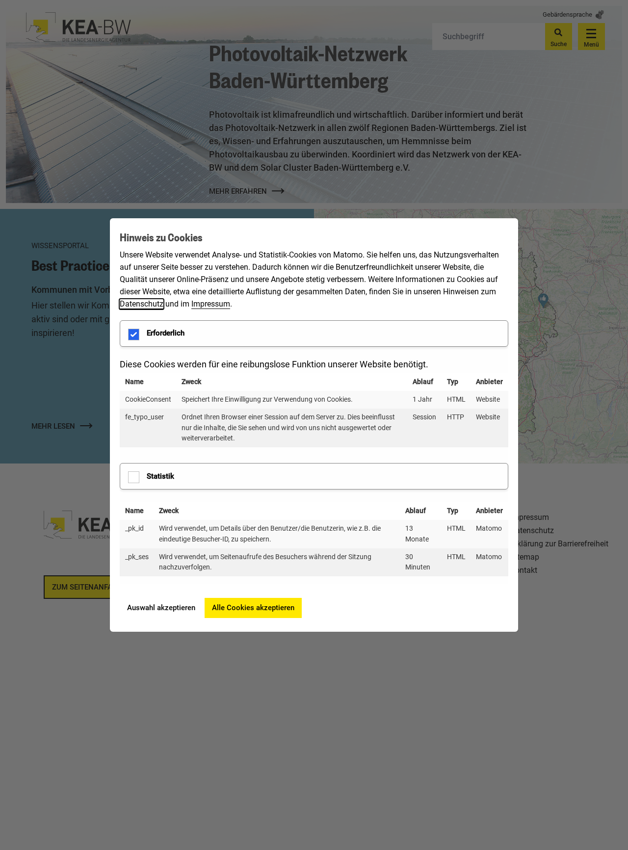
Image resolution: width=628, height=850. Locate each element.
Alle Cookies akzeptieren (253, 607)
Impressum (210, 304)
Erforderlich (165, 333)
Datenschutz (141, 304)
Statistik (160, 476)
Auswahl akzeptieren (161, 607)
